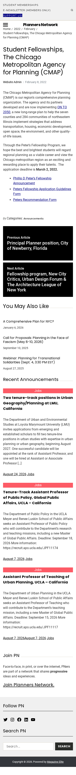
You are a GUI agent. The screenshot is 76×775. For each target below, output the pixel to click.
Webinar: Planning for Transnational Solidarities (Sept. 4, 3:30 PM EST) (31, 360)
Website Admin (12, 82)
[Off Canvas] (5, 24)
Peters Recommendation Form (35, 200)
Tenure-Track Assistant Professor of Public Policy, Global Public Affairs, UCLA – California (36, 497)
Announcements (34, 218)
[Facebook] (19, 719)
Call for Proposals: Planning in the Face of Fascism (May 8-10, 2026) (36, 340)
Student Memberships (20, 4)
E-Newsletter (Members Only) (27, 10)
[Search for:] (27, 747)
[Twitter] (5, 719)
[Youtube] (33, 719)
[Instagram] (12, 719)
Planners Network (40, 25)
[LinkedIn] (26, 719)
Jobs (38, 391)
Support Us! (12, 15)
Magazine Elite (55, 761)
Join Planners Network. (28, 685)
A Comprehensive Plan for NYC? (28, 321)
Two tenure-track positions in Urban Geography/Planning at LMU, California (38, 403)
